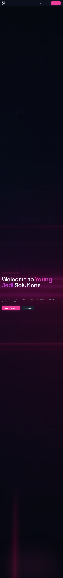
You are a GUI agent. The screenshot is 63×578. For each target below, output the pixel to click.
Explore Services (10, 308)
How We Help (22, 3)
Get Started (56, 3)
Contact (30, 3)
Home (13, 3)
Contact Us (28, 308)
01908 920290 (46, 3)
